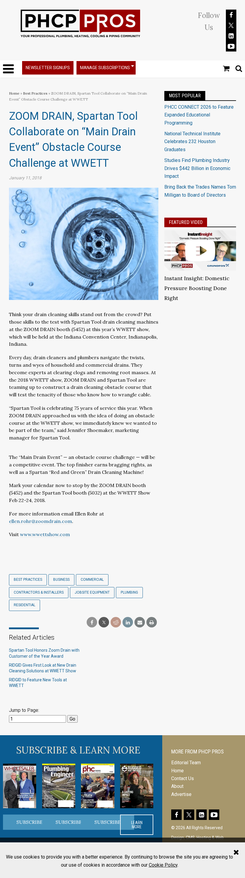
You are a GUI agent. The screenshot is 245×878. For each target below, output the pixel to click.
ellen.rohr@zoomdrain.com (40, 521)
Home (14, 93)
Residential (24, 605)
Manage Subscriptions (105, 67)
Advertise (181, 794)
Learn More (137, 824)
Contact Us (182, 778)
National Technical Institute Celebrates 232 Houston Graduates (192, 141)
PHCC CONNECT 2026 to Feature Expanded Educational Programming (199, 115)
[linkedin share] (127, 622)
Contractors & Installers (39, 592)
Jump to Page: (24, 710)
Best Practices (35, 93)
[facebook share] (92, 622)
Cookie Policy (163, 865)
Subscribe (29, 822)
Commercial (92, 579)
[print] (151, 622)
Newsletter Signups (48, 67)
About (177, 786)
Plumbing (129, 592)
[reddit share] (116, 622)
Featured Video (186, 222)
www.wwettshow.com (45, 534)
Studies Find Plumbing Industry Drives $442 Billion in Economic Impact (197, 168)
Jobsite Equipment (92, 592)
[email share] (139, 622)
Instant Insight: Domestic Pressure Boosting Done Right (196, 288)
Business (61, 579)
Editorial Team (186, 762)
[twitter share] (104, 622)
